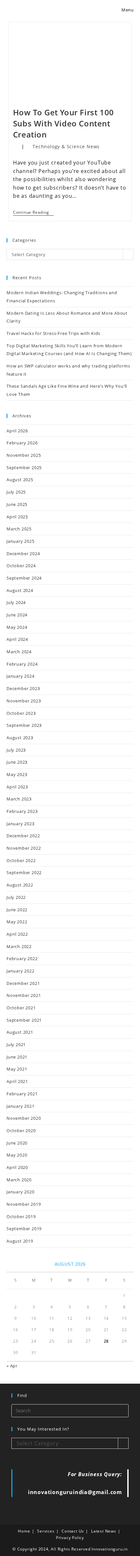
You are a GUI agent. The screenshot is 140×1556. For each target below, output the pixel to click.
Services (45, 1531)
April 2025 (17, 517)
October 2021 (21, 1008)
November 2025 (24, 455)
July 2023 (16, 750)
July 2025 (16, 492)
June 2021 (17, 1057)
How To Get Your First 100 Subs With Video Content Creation (63, 123)
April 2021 (17, 1081)
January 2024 (21, 676)
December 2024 (23, 553)
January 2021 (21, 1106)
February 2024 (22, 664)
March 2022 (19, 946)
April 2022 (17, 934)
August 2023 (20, 738)
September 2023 (24, 725)
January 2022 (21, 971)
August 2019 (20, 1241)
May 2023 (17, 774)
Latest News (103, 1531)
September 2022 (24, 872)
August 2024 (20, 590)
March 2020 (19, 1180)
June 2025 (17, 504)
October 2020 (21, 1130)
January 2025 (21, 541)
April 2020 (17, 1167)
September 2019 (24, 1229)
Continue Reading (33, 212)
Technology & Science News (66, 146)
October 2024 (21, 566)
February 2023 (22, 811)
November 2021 (24, 995)
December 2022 (23, 836)
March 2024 (19, 652)
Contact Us (73, 1531)
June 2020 (17, 1143)
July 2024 (16, 602)
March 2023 (19, 799)
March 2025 (19, 529)
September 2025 (24, 467)
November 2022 (24, 848)
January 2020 (21, 1192)
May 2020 (17, 1155)
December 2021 (23, 983)
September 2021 (24, 1020)
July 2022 (16, 897)
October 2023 (21, 713)
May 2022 (17, 922)
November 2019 (24, 1204)
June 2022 (17, 910)
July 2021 (16, 1044)
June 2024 (17, 615)
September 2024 (24, 578)
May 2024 (17, 627)
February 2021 (22, 1094)
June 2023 (17, 762)
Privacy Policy (70, 1537)
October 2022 (21, 860)
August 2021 (20, 1032)
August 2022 (20, 885)
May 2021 (17, 1069)
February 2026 (22, 443)
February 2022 (22, 958)
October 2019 (21, 1216)
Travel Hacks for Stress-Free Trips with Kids (53, 333)
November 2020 (24, 1118)
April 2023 (17, 787)
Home (24, 1531)
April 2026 (17, 431)
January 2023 (21, 824)
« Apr (12, 1366)
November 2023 (24, 701)
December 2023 (23, 688)
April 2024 (17, 639)
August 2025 (20, 480)
